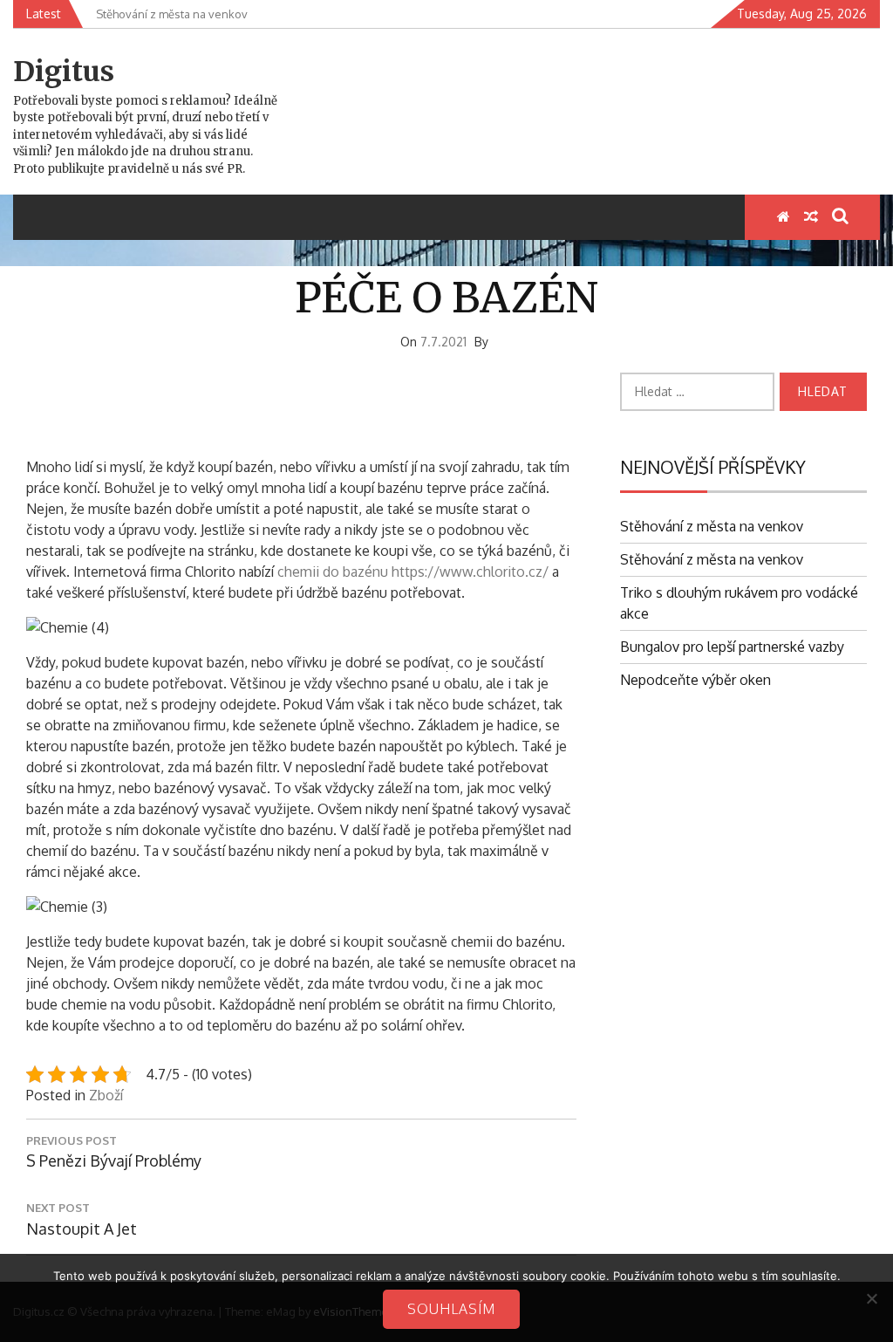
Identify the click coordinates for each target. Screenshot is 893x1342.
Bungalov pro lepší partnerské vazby (732, 646)
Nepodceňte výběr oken (695, 679)
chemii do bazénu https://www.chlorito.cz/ (413, 571)
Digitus (63, 71)
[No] (871, 1298)
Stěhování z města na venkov (711, 526)
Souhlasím (451, 1309)
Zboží (106, 1095)
